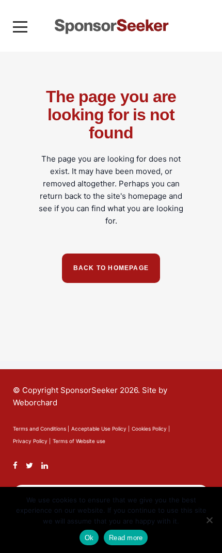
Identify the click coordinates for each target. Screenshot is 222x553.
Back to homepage (111, 268)
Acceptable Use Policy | (100, 428)
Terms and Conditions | (41, 428)
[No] (209, 520)
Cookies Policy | (151, 428)
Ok (89, 538)
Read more (125, 538)
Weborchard (35, 402)
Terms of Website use (79, 441)
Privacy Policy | (32, 441)
